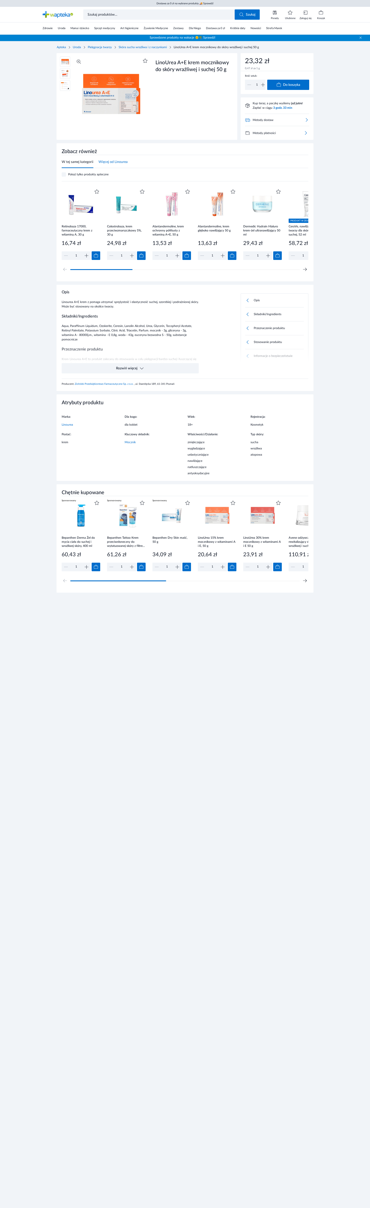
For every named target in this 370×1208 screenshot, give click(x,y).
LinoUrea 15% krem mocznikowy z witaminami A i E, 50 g (217, 541)
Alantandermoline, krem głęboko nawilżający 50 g (214, 228)
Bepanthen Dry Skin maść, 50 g (169, 539)
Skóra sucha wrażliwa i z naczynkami (143, 47)
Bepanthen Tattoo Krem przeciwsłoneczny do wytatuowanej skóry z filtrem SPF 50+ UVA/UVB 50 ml (126, 541)
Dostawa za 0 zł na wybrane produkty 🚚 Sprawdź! (185, 3)
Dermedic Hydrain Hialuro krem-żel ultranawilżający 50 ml (261, 230)
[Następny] (304, 269)
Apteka (61, 47)
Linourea (67, 424)
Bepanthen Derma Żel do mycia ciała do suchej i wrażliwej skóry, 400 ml (78, 541)
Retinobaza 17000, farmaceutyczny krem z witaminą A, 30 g (77, 230)
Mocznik (130, 442)
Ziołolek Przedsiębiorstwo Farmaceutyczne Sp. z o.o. (104, 384)
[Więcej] (305, 133)
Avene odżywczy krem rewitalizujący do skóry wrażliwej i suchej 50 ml (304, 541)
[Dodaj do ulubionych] (145, 60)
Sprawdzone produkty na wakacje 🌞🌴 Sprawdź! (182, 37)
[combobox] (159, 14)
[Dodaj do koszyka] (96, 255)
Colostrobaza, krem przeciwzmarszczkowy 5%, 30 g (124, 230)
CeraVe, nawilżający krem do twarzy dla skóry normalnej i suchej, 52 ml (307, 230)
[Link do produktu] (81, 224)
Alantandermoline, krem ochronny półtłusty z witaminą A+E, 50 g (168, 230)
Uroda (77, 47)
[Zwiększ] (263, 85)
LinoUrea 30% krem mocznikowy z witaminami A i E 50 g (262, 541)
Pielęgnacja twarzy (100, 47)
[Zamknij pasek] (360, 37)
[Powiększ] (78, 61)
